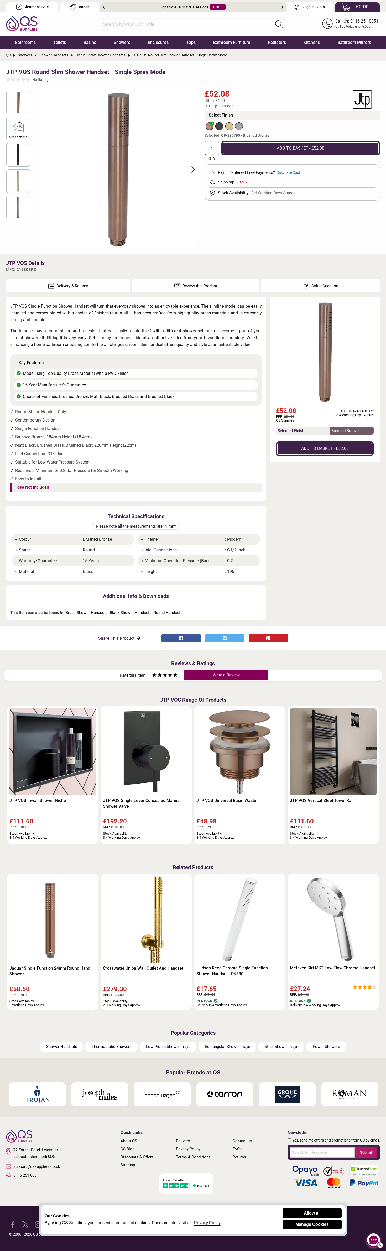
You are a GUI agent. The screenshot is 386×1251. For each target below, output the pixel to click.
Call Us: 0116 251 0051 (356, 21)
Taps (191, 42)
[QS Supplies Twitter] (25, 1224)
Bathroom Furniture (231, 42)
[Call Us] (327, 23)
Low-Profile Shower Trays (168, 1046)
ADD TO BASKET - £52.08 (300, 148)
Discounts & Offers (137, 1157)
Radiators (277, 42)
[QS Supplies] (22, 23)
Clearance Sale (36, 7)
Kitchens (312, 42)
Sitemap (128, 1165)
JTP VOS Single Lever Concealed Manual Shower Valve (142, 803)
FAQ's (237, 1149)
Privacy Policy (188, 1149)
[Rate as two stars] (157, 675)
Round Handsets (168, 612)
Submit (366, 1152)
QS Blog (127, 1149)
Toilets (59, 42)
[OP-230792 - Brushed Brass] (229, 126)
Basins (90, 42)
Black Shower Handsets (131, 612)
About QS (129, 1141)
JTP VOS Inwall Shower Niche (37, 800)
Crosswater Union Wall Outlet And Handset (143, 968)
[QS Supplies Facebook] (12, 1224)
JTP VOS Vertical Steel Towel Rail (321, 800)
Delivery (183, 1141)
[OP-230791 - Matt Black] (219, 126)
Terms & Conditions (193, 1157)
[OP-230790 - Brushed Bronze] (209, 126)
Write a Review (226, 674)
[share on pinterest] (268, 638)
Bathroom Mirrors (354, 42)
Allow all (312, 1213)
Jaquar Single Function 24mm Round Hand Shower (49, 971)
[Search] (279, 24)
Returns (239, 1157)
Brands (83, 7)
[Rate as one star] (154, 675)
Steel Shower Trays (281, 1046)
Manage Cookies (312, 1224)
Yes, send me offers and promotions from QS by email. (336, 1140)
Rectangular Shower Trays (227, 1046)
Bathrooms (25, 42)
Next (282, 7)
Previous (104, 7)
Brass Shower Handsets (87, 612)
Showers (122, 42)
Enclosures (158, 42)
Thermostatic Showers (112, 1046)
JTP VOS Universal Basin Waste (226, 800)
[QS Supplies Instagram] (38, 1224)
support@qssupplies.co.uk (36, 1166)
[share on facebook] (181, 638)
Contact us (242, 1141)
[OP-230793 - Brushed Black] (239, 126)
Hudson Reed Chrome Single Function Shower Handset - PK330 (232, 970)
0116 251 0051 (26, 1175)
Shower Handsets (61, 1046)
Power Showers (326, 1046)
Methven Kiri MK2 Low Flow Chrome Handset (332, 967)
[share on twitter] (224, 638)
